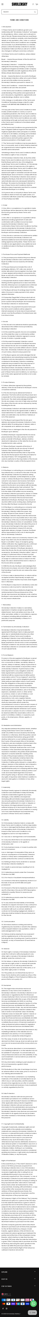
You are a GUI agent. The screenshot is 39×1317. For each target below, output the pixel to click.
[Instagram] (6, 1309)
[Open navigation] (5, 4)
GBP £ (6, 1294)
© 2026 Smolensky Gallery (11, 1314)
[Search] (34, 11)
